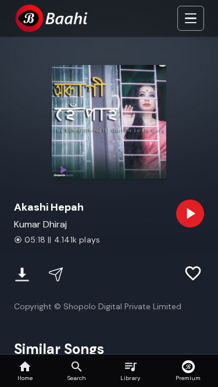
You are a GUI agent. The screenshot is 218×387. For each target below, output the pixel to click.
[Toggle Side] (190, 18)
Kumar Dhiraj (40, 224)
